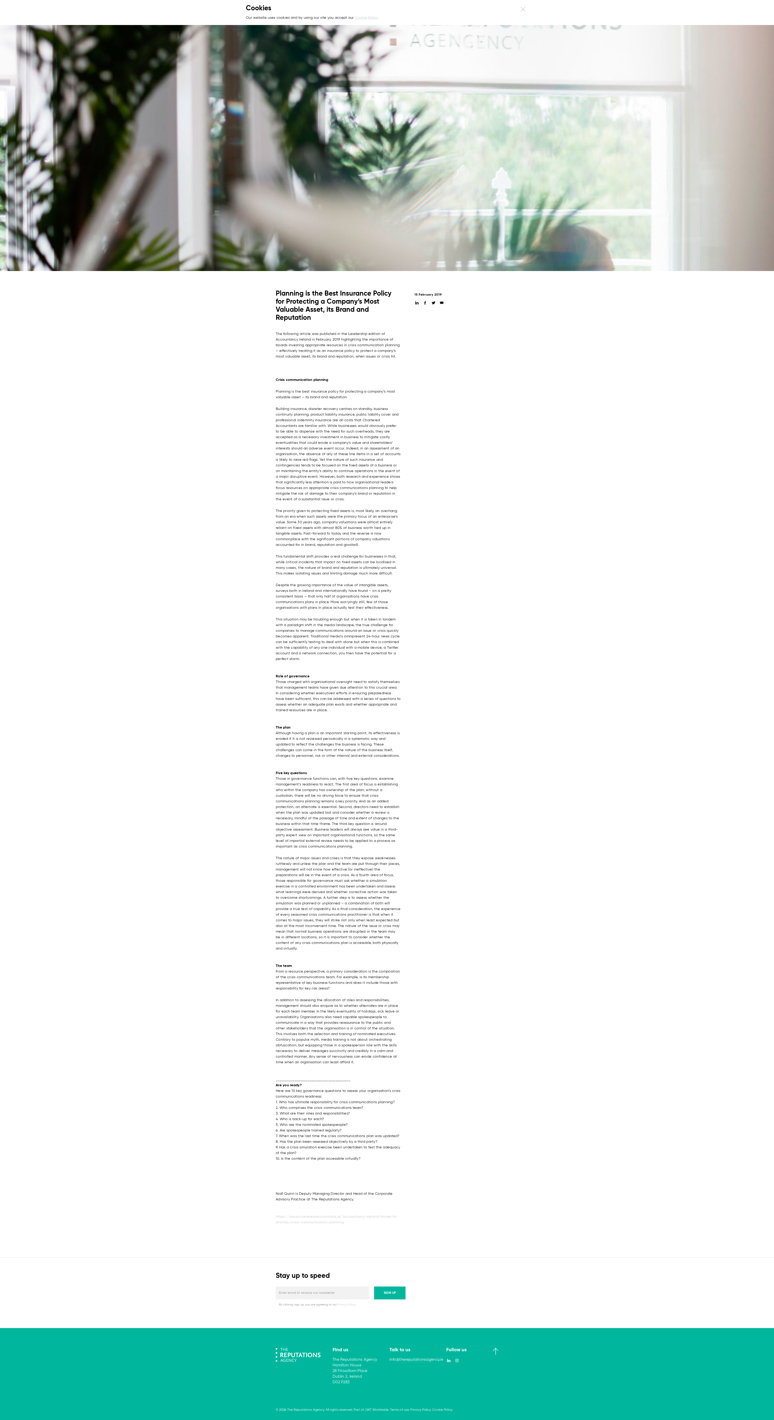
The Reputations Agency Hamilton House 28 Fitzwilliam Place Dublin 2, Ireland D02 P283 (355, 1371)
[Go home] (298, 1354)
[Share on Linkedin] (416, 303)
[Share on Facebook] (425, 303)
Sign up (390, 1293)
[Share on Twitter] (433, 303)
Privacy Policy (346, 1304)
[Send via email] (441, 303)
